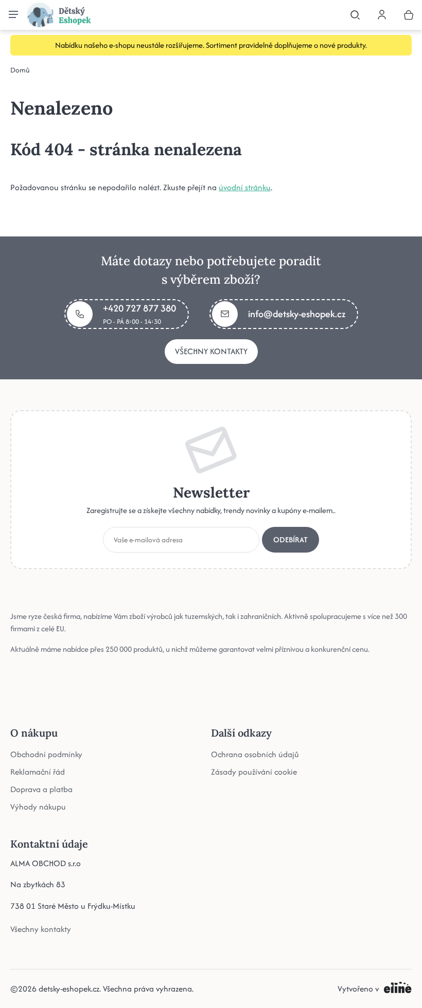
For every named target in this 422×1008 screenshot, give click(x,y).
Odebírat (290, 539)
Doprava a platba (41, 789)
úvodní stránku (245, 187)
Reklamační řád (37, 771)
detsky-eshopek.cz (69, 989)
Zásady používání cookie (254, 771)
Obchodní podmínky (46, 754)
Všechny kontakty (211, 351)
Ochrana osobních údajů (255, 754)
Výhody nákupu (38, 806)
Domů (20, 70)
